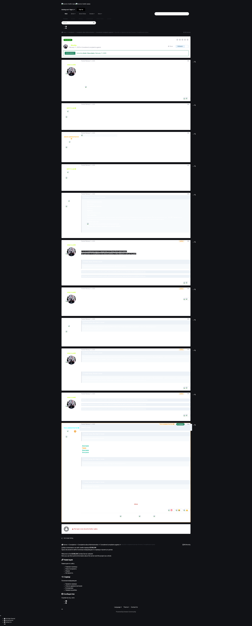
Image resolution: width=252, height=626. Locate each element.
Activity (81, 18)
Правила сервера (71, 584)
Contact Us (134, 607)
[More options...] (188, 61)
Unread (109, 18)
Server (73, 13)
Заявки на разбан (71, 590)
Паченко (71, 196)
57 (72, 450)
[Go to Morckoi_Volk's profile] (71, 114)
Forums (65, 18)
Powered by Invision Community (126, 612)
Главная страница (71, 567)
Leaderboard (89, 18)
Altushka (71, 63)
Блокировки (69, 588)
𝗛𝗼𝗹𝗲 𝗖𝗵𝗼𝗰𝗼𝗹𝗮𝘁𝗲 (71, 426)
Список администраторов (73, 586)
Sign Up (81, 9)
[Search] (94, 22)
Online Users (100, 18)
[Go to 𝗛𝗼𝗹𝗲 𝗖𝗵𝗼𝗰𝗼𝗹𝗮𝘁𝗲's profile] (71, 434)
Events (73, 18)
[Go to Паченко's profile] (71, 204)
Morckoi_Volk (71, 106)
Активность (69, 573)
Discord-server (9, 620)
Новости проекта (70, 569)
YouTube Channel (10, 618)
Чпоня (71, 135)
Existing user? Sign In (68, 9)
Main (66, 13)
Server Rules (82, 13)
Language (117, 607)
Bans (99, 13)
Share (171, 46)
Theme (125, 607)
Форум (67, 571)
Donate (91, 13)
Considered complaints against (91, 47)
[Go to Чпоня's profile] (71, 145)
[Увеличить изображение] (103, 224)
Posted (88, 61)
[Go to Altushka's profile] (65, 46)
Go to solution (70, 53)
